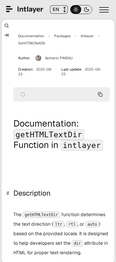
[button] (59, 9)
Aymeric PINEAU (59, 58)
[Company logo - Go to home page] (25, 9)
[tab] (75, 9)
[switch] (103, 9)
